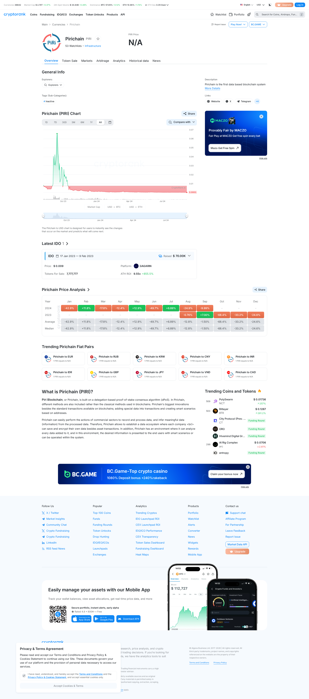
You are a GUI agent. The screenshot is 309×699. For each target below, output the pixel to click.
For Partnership (234, 524)
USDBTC (114, 206)
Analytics (119, 60)
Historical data (139, 60)
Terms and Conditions (199, 662)
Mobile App (195, 554)
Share (191, 113)
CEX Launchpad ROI (148, 524)
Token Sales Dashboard (150, 542)
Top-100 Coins (102, 512)
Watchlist (193, 518)
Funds (96, 518)
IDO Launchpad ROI (147, 518)
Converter (194, 530)
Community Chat (56, 524)
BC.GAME (256, 24)
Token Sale (69, 60)
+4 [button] (257, 101)
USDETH (135, 206)
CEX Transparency (147, 536)
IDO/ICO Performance (149, 530)
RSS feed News (55, 548)
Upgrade (286, 4)
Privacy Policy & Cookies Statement (47, 677)
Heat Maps (142, 554)
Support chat (238, 512)
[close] (261, 116)
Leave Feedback (235, 530)
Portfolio (193, 512)
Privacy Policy (220, 662)
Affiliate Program (235, 518)
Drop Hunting (101, 536)
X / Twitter (52, 512)
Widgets (193, 542)
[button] (81, 618)
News (157, 60)
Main (45, 24)
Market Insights (55, 518)
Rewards (193, 548)
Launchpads (100, 548)
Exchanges (99, 554)
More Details (212, 88)
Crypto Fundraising (57, 530)
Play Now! (236, 24)
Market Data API (237, 544)
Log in (300, 4)
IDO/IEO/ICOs (101, 542)
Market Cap (94, 206)
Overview (51, 60)
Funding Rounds (102, 524)
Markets (87, 60)
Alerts (191, 524)
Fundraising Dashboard (150, 548)
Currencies (58, 24)
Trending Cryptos (146, 512)
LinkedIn (51, 542)
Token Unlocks (102, 530)
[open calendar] (110, 122)
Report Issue (232, 536)
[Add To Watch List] (98, 39)
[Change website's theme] (270, 5)
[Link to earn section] (249, 14)
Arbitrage (102, 60)
